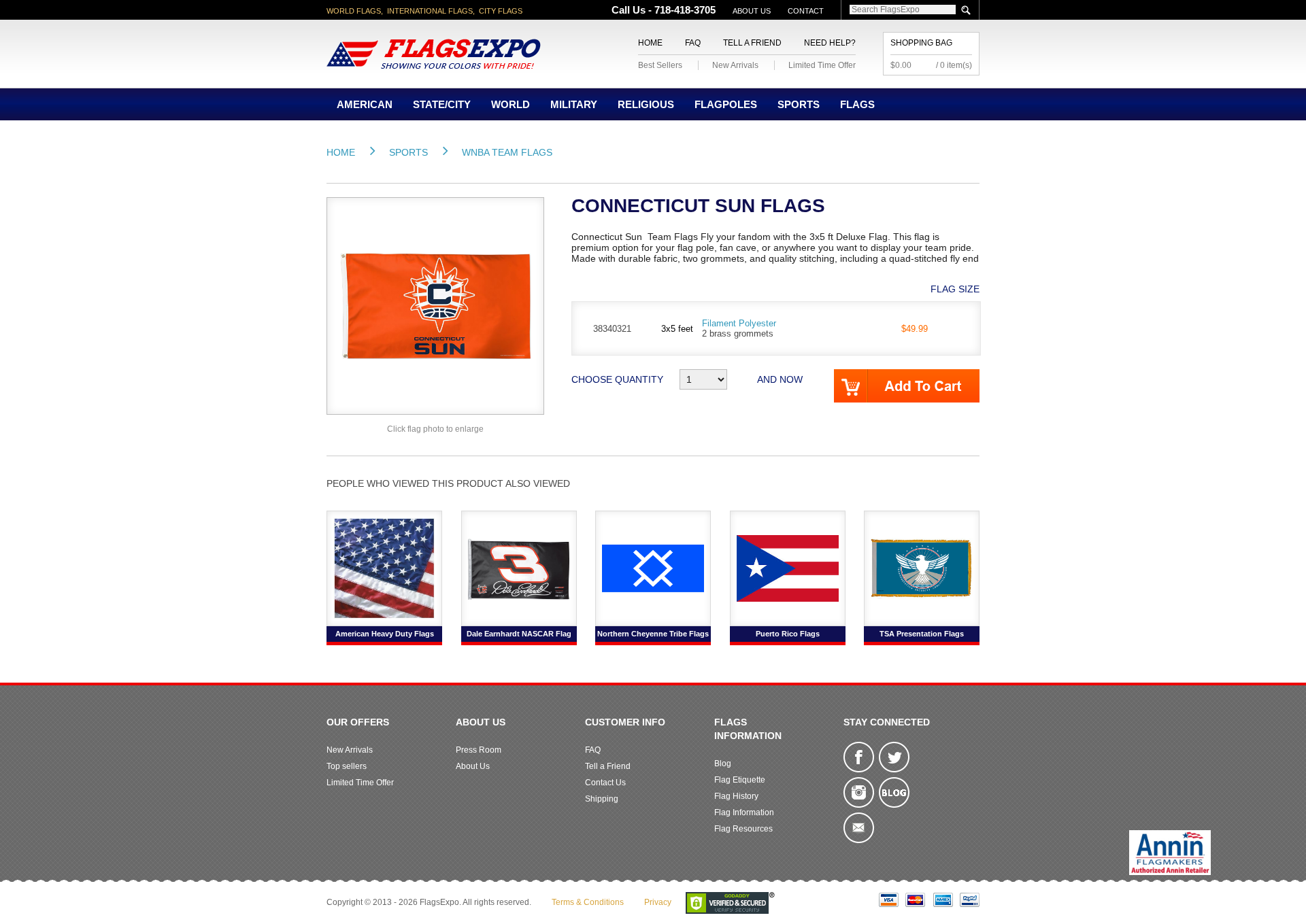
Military (573, 104)
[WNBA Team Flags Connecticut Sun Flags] (435, 305)
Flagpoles (725, 104)
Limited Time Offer (822, 65)
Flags (857, 104)
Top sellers (346, 766)
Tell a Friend (752, 43)
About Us (752, 11)
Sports (798, 104)
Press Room (478, 750)
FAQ (693, 43)
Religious (646, 104)
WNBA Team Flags (507, 152)
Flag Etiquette (739, 780)
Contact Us (605, 782)
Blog (722, 763)
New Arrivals (735, 65)
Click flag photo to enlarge (435, 429)
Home (650, 43)
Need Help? (830, 43)
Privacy (657, 902)
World (510, 104)
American (364, 104)
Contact (806, 11)
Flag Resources (743, 829)
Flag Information (744, 812)
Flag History (736, 796)
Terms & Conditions (588, 902)
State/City (442, 104)
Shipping (601, 799)
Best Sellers (660, 65)
